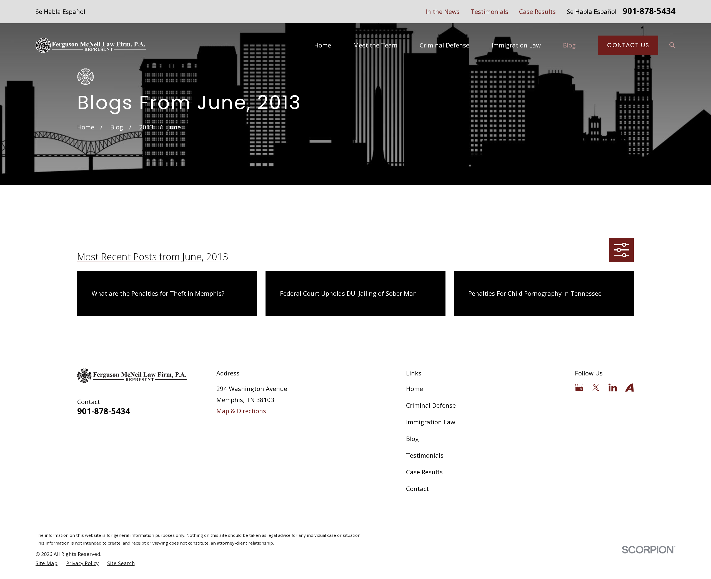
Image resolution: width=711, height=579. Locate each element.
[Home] (91, 45)
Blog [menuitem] (569, 45)
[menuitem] (46, 563)
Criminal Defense (431, 405)
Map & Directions (241, 411)
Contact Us (628, 45)
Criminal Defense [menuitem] (444, 45)
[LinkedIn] (613, 387)
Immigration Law (430, 422)
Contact (417, 488)
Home (414, 388)
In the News (442, 11)
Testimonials (489, 11)
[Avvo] (629, 387)
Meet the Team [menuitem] (375, 45)
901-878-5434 (649, 11)
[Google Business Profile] (579, 387)
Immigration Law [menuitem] (516, 45)
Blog (412, 438)
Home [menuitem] (322, 45)
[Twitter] (596, 387)
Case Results (537, 11)
